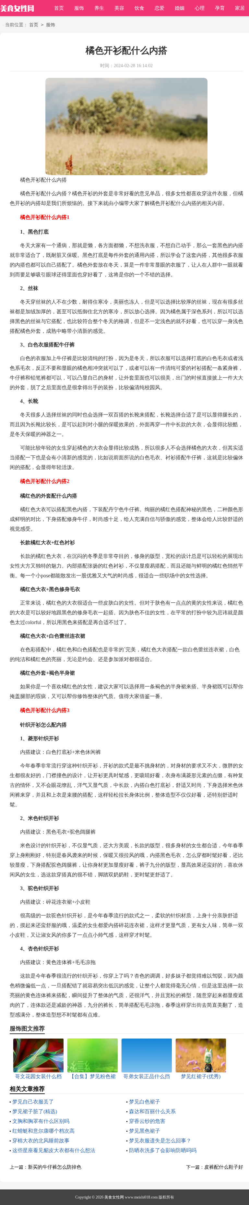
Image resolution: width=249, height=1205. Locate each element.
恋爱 (159, 8)
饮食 (139, 8)
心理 (200, 8)
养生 (99, 8)
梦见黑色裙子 (144, 1131)
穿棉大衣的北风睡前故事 (40, 1140)
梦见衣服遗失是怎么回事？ (160, 1140)
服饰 (79, 8)
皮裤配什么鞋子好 (223, 1167)
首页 (59, 8)
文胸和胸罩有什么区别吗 (40, 1121)
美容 (119, 8)
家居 (240, 8)
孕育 (220, 8)
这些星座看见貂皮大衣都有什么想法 (53, 1150)
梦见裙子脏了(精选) (34, 1111)
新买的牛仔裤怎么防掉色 (54, 1167)
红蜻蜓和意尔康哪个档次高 (43, 1131)
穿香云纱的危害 (147, 1121)
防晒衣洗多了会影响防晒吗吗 (162, 1150)
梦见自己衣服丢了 (33, 1101)
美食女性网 (114, 1197)
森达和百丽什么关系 (152, 1111)
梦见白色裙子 (144, 1101)
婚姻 (179, 8)
